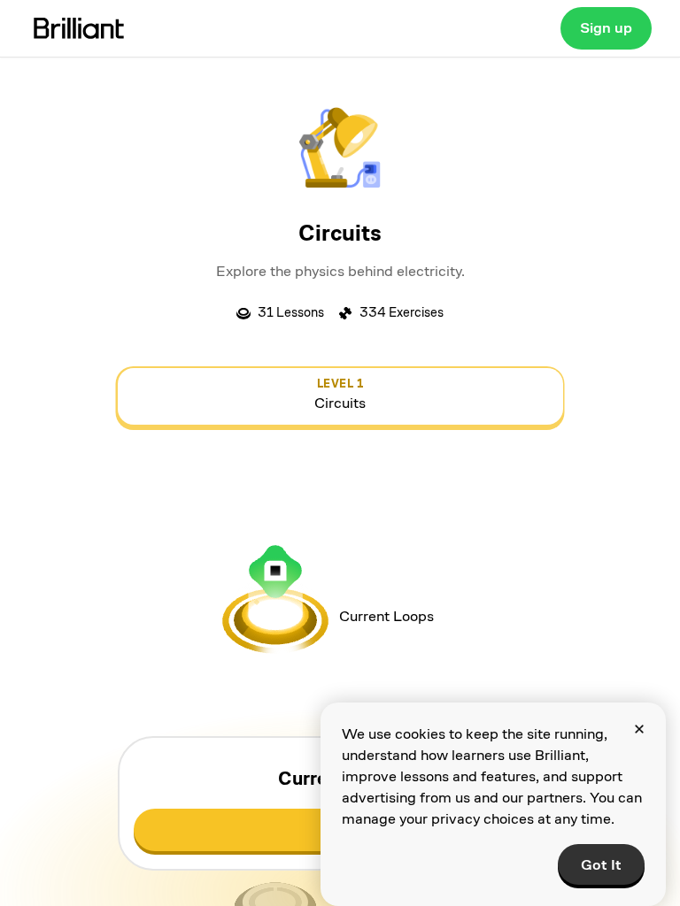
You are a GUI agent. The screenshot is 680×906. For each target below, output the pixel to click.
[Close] (639, 729)
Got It (601, 865)
